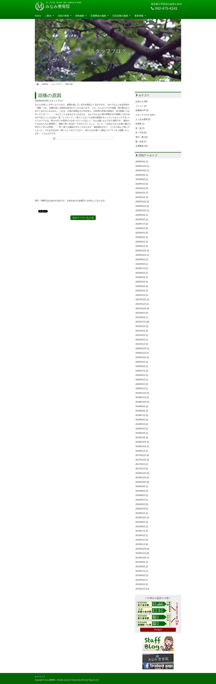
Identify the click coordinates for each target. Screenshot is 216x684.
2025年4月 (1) (142, 162)
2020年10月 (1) (142, 357)
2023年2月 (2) (142, 242)
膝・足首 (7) (141, 142)
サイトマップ (40, 677)
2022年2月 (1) (142, 291)
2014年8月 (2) (142, 566)
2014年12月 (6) (142, 549)
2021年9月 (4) (142, 313)
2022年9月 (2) (142, 259)
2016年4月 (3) (142, 504)
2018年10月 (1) (142, 446)
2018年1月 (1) (142, 451)
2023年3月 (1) (142, 237)
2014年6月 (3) (142, 575)
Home (38, 15)
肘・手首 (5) (141, 133)
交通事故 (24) (142, 146)
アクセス (158, 630)
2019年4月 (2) (142, 429)
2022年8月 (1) (142, 264)
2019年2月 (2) (142, 437)
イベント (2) (141, 106)
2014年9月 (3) (142, 562)
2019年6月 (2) (142, 420)
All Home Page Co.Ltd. (90, 680)
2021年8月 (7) (142, 317)
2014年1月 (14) (142, 589)
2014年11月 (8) (142, 553)
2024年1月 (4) (142, 197)
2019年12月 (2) (142, 393)
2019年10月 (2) (142, 402)
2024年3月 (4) (142, 188)
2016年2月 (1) (142, 513)
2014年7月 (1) (142, 571)
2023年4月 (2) (142, 233)
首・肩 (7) (140, 128)
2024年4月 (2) (142, 184)
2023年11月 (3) (142, 206)
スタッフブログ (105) (145, 115)
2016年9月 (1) (142, 486)
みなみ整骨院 (58, 6)
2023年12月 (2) (142, 202)
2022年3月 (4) (142, 286)
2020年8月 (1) (142, 366)
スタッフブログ (56, 101)
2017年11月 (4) (142, 455)
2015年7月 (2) (142, 531)
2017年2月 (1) (142, 464)
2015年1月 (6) (142, 544)
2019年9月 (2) (142, 406)
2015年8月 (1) (142, 526)
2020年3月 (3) (142, 384)
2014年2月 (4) (142, 584)
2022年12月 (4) (142, 251)
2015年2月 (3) (142, 540)
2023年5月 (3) (142, 228)
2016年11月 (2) (142, 477)
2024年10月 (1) (142, 170)
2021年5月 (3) (142, 326)
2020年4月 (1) (142, 380)
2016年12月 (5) (142, 473)
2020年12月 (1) (142, 348)
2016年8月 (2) (142, 491)
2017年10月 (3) (142, 460)
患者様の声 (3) (142, 110)
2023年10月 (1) (142, 210)
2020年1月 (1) (142, 388)
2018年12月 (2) (142, 442)
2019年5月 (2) (142, 424)
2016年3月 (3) (142, 509)
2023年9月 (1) (142, 215)
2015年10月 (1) (142, 517)
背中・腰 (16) (142, 137)
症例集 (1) (140, 124)
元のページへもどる (83, 217)
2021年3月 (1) (142, 335)
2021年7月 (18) (142, 322)
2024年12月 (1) (142, 166)
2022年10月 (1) (142, 255)
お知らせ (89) (142, 101)
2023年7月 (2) (142, 224)
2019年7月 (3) (142, 415)
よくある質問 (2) (143, 119)
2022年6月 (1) (142, 273)
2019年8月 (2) (142, 411)
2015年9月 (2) (142, 522)
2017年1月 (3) (142, 469)
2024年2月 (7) (142, 193)
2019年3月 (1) (142, 433)
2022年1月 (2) (142, 295)
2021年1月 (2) (142, 344)
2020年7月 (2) (142, 371)
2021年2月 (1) (142, 340)
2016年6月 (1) (142, 495)
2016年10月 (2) (142, 482)
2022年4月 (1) (142, 282)
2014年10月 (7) (142, 558)
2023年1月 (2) (142, 246)
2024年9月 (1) (142, 175)
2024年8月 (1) (142, 179)
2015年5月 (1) (142, 535)
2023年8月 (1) (142, 219)
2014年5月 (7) (142, 580)
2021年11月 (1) (142, 304)
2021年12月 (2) (142, 299)
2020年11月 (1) (142, 353)
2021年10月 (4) (142, 308)
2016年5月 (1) (142, 500)
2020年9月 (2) (142, 362)
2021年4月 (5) (142, 331)
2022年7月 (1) (142, 268)
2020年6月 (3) (142, 375)
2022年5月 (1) (142, 277)
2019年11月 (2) (142, 397)
